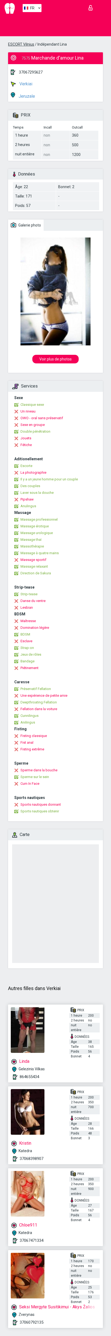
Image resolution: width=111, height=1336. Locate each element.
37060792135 (31, 1322)
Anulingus (28, 506)
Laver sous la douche (37, 493)
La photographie (33, 472)
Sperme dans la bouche (38, 770)
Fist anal (26, 742)
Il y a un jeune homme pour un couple (49, 479)
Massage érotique (34, 526)
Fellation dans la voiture (38, 709)
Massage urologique (36, 533)
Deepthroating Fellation (38, 702)
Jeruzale (26, 96)
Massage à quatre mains (39, 553)
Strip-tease (28, 594)
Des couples (30, 486)
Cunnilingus (29, 716)
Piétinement (29, 668)
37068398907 (31, 1158)
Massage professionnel (39, 519)
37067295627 (31, 72)
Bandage (27, 661)
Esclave (26, 641)
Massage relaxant (34, 566)
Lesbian (26, 607)
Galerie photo (29, 225)
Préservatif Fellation (35, 689)
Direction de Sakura (35, 573)
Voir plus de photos (55, 359)
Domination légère (34, 628)
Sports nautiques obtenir (39, 811)
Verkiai (25, 83)
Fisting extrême (32, 749)
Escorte (26, 466)
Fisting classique (33, 736)
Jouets (25, 438)
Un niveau (28, 411)
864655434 (29, 1076)
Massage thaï (30, 540)
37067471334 (31, 1240)
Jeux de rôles (30, 654)
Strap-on (27, 648)
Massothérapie (32, 546)
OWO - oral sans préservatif (41, 418)
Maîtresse (28, 621)
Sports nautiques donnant (40, 804)
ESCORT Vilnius (21, 44)
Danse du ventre (33, 601)
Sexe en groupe (32, 425)
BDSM (25, 634)
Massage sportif (33, 560)
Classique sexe (32, 405)
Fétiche (26, 445)
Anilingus (27, 722)
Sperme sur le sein (34, 777)
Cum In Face (29, 784)
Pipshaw (27, 499)
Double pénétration (35, 431)
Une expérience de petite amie (43, 695)
